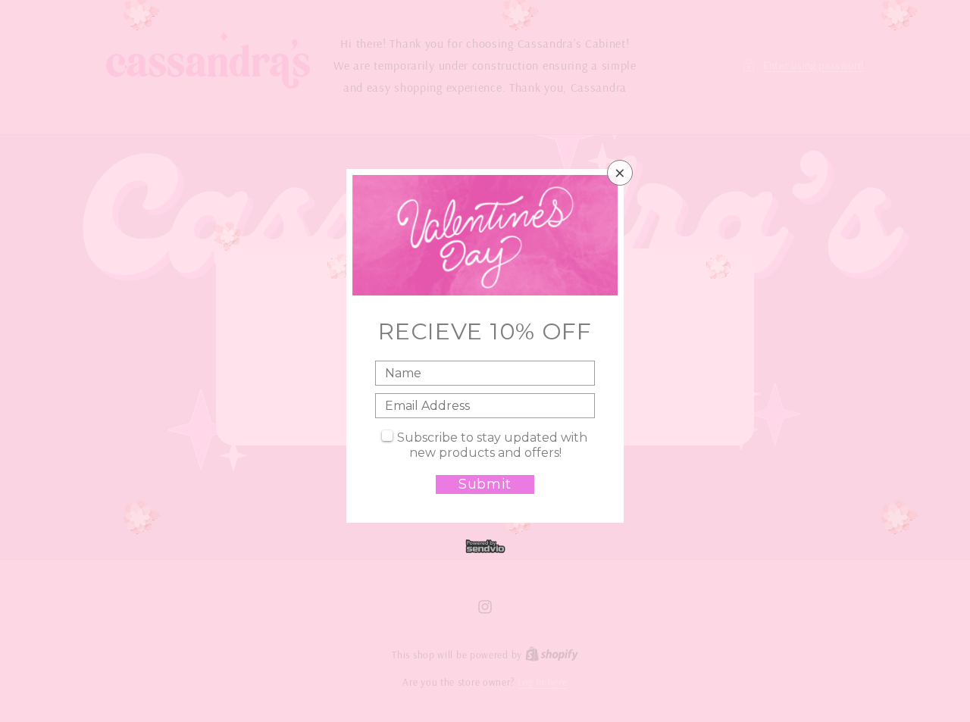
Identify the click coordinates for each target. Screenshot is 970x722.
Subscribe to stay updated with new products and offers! (492, 445)
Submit (485, 484)
